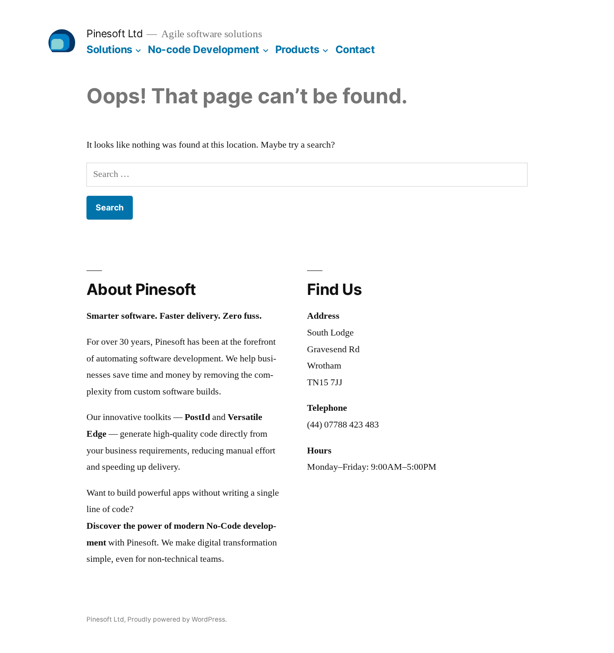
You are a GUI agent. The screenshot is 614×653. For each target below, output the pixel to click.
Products (297, 49)
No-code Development (203, 49)
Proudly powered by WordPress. (177, 619)
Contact (355, 49)
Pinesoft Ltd (114, 33)
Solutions (109, 49)
